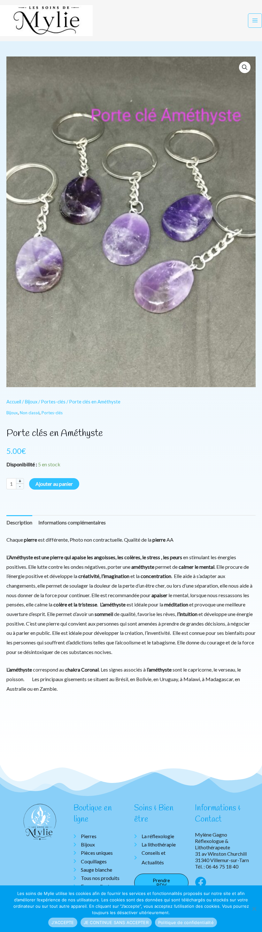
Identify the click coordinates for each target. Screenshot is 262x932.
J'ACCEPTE (62, 922)
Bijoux (31, 401)
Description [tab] (19, 522)
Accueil (13, 401)
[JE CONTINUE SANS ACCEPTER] (254, 909)
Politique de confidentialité (186, 922)
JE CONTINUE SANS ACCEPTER (116, 922)
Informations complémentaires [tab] (72, 522)
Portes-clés (53, 401)
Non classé (30, 412)
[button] (244, 67)
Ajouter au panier (54, 484)
